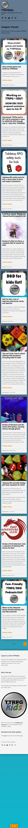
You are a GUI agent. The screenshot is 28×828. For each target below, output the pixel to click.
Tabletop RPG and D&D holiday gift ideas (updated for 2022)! (14, 484)
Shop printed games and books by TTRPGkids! (11, 68)
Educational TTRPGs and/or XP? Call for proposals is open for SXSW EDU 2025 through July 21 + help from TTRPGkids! (13, 120)
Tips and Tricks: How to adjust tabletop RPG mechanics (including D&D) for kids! (13, 356)
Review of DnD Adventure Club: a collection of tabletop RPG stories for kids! (14, 546)
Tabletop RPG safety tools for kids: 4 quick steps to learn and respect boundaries (13, 179)
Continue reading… (7, 80)
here (5, 735)
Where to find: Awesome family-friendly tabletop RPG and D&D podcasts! (13, 610)
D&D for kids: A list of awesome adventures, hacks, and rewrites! (13, 301)
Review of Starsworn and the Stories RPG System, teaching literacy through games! (13, 427)
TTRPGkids (7, 10)
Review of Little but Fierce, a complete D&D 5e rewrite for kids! (13, 243)
